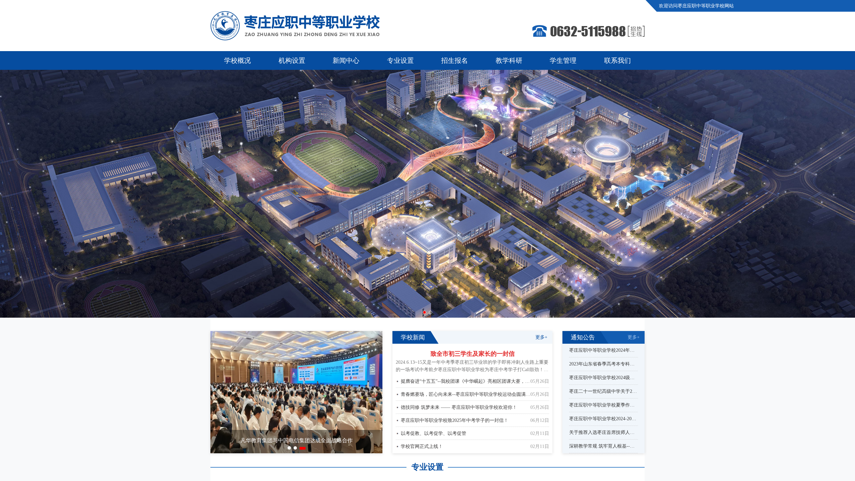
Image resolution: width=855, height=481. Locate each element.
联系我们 (617, 60)
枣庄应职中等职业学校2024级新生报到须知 (603, 377)
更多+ (541, 337)
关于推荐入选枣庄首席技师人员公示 (603, 432)
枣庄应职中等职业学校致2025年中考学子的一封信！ (454, 420)
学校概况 (237, 60)
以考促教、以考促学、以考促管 (433, 433)
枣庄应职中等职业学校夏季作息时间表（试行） (603, 405)
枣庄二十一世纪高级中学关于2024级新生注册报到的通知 (603, 391)
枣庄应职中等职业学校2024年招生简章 (603, 350)
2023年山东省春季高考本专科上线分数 (603, 364)
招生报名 (454, 60)
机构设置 (292, 60)
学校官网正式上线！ (422, 446)
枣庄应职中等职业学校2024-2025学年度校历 (603, 419)
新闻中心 (346, 60)
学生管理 (563, 60)
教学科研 (509, 60)
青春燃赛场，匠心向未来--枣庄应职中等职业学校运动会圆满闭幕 (466, 394)
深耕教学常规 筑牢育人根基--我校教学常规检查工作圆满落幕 (603, 446)
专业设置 (400, 60)
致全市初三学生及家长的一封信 (473, 353)
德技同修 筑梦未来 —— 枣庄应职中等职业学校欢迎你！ (459, 407)
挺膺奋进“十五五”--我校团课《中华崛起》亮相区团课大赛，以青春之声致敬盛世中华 (466, 381)
